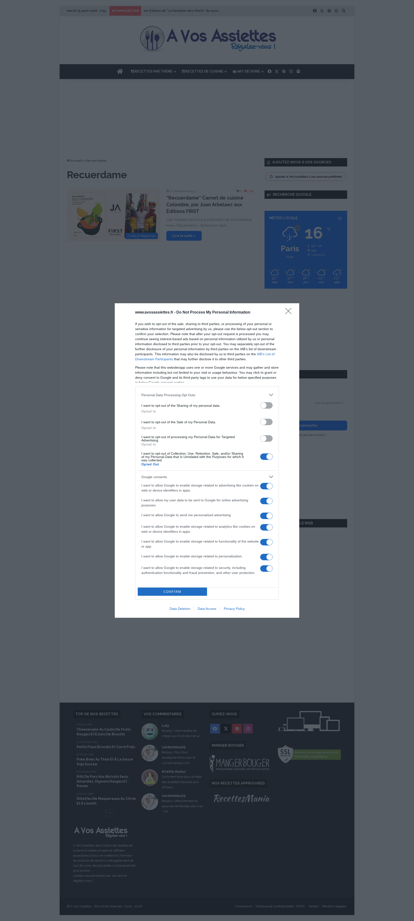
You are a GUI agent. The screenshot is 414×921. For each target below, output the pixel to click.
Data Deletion (180, 609)
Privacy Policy (234, 609)
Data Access (207, 609)
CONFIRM (172, 592)
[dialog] (207, 460)
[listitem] (207, 394)
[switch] (266, 405)
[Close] (289, 312)
